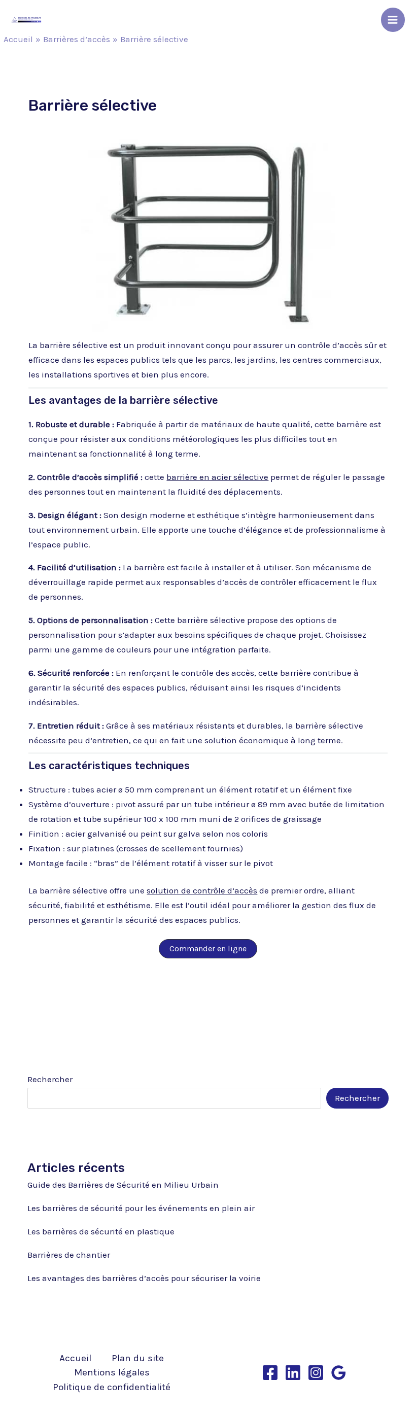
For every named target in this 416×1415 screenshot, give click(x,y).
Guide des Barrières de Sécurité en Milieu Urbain (123, 1185)
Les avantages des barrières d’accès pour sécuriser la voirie (144, 1278)
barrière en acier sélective (217, 477)
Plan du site (138, 1358)
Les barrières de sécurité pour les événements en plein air (141, 1208)
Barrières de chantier (68, 1255)
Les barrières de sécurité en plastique (101, 1231)
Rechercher (50, 1079)
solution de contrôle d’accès (202, 890)
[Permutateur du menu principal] (393, 20)
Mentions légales (112, 1372)
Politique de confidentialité (111, 1387)
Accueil (75, 1358)
